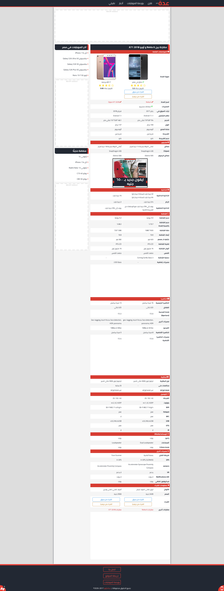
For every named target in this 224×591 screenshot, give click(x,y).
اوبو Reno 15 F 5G (80, 75)
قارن (150, 3)
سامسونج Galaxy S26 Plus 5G (75, 69)
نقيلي (112, 3)
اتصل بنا (112, 569)
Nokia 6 (148, 102)
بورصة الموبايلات (135, 3)
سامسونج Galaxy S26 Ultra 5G (75, 58)
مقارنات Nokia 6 (147, 509)
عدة (163, 3)
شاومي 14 (83, 156)
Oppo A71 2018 (114, 102)
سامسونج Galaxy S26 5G (77, 64)
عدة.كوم (107, 588)
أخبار (121, 3)
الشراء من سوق (138, 92)
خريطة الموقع (112, 576)
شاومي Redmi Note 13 (78, 168)
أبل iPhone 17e (81, 53)
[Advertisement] (112, 25)
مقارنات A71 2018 (114, 509)
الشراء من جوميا (138, 96)
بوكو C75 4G (82, 173)
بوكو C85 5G (82, 179)
